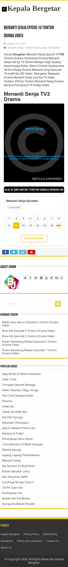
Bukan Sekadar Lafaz (16, 471)
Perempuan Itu (12, 493)
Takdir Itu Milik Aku (14, 412)
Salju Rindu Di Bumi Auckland (21, 374)
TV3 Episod (54, 47)
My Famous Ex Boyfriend (18, 466)
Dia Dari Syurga (12, 417)
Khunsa (7, 401)
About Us (6, 547)
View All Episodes (34, 238)
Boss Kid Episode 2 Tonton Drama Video (28, 336)
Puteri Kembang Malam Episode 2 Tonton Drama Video (29, 343)
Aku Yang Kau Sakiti (15, 477)
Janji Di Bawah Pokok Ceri (19, 428)
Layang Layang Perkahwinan (21, 455)
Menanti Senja (15, 47)
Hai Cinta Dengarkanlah (17, 395)
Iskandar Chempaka (15, 423)
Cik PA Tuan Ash (12, 487)
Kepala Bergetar (34, 8)
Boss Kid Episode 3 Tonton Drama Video (28, 331)
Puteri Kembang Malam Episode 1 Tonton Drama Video (29, 351)
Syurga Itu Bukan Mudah (18, 504)
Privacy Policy (31, 534)
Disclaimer (7, 541)
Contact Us (52, 541)
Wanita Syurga (11, 450)
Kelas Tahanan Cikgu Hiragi (20, 390)
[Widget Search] (58, 304)
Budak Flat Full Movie (16, 498)
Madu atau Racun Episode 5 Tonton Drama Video (30, 323)
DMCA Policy (50, 534)
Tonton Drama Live (35, 47)
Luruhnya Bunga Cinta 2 (18, 482)
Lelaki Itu (8, 406)
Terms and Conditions (30, 541)
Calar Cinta (9, 379)
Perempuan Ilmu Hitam (17, 439)
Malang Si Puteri (13, 433)
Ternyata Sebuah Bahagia (19, 385)
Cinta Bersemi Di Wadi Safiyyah (22, 444)
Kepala (15, 54)
